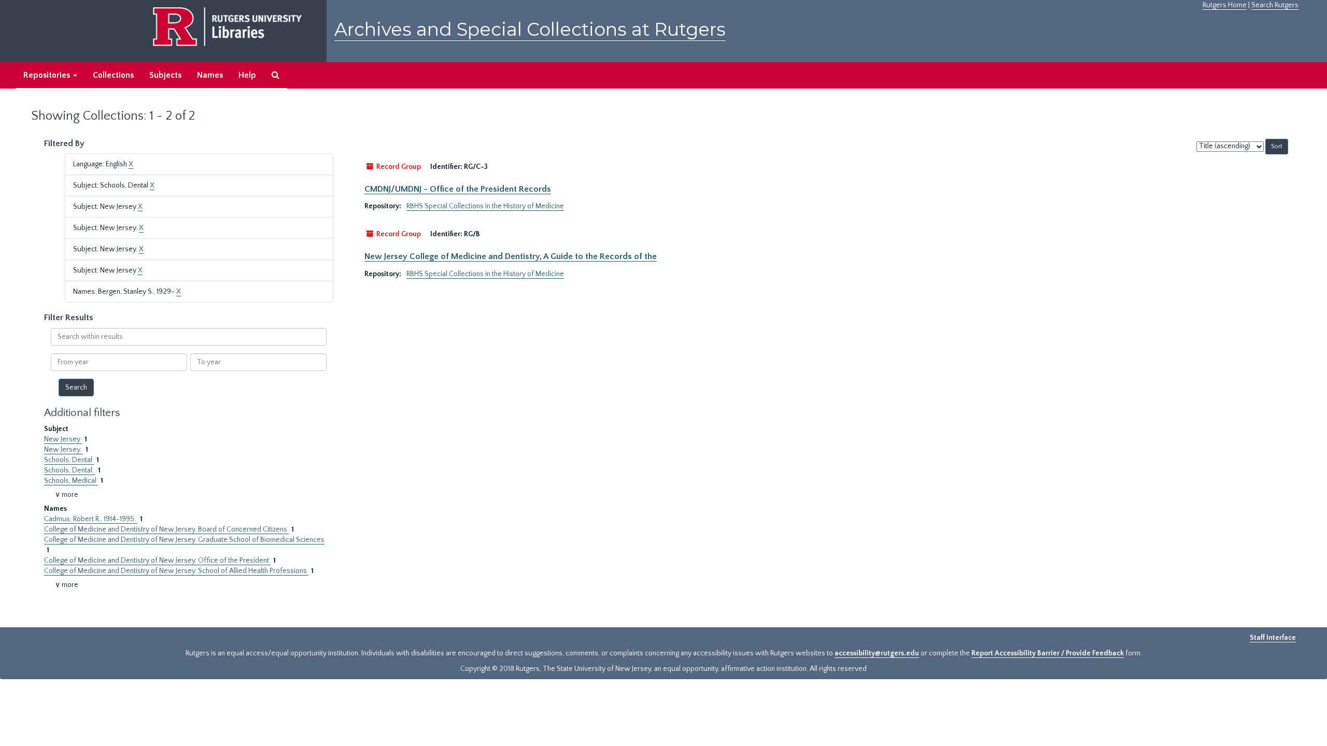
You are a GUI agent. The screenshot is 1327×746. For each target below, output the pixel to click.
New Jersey (63, 439)
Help (247, 75)
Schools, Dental (69, 460)
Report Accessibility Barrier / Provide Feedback (1047, 653)
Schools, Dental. (69, 470)
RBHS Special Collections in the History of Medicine (485, 206)
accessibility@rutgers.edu (877, 653)
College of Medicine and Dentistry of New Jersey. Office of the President (157, 560)
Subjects (165, 75)
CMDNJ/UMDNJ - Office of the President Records (457, 189)
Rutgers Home (1225, 5)
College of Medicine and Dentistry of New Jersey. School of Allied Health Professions (176, 571)
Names (210, 75)
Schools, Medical (71, 481)
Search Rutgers (1274, 5)
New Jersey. (63, 450)
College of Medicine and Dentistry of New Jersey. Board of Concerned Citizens (166, 529)
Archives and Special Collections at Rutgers (530, 29)
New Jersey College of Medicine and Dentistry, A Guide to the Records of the (510, 256)
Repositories (47, 75)
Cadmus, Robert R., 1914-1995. (90, 519)
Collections (113, 75)
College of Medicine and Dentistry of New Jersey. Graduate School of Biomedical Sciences (184, 540)
